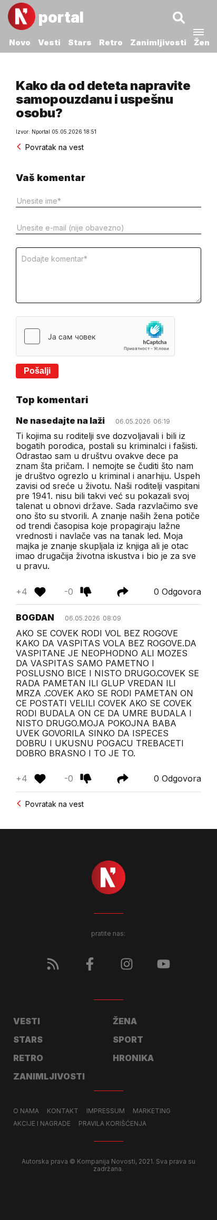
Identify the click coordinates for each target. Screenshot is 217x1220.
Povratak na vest (54, 147)
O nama (26, 1111)
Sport (128, 1039)
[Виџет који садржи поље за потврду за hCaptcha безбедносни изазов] (95, 336)
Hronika (133, 1058)
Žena (204, 42)
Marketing (152, 1111)
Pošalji (37, 370)
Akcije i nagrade (42, 1123)
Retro (111, 42)
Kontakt (62, 1111)
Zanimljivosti (158, 42)
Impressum (105, 1111)
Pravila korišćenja (112, 1123)
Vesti (49, 42)
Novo (20, 42)
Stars (80, 42)
